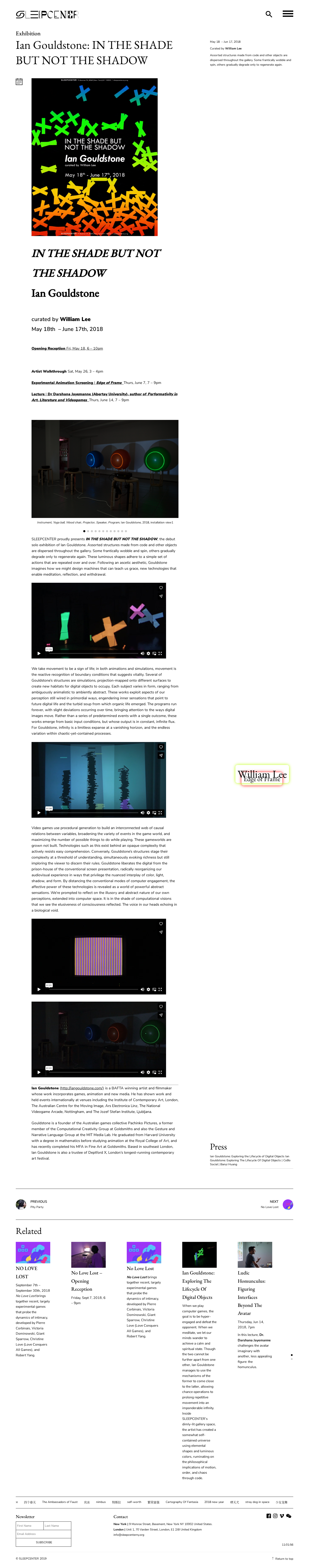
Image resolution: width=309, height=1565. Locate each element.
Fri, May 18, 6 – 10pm (67, 348)
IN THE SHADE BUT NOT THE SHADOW (250, 1052)
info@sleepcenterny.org (129, 1535)
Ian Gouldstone (257, 943)
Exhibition (28, 33)
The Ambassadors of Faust (52, 1502)
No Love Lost (140, 1268)
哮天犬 (227, 1502)
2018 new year (206, 1502)
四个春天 (22, 1502)
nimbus (93, 1502)
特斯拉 (108, 1502)
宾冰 (79, 1502)
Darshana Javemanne (255, 925)
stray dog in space (250, 1502)
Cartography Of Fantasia (174, 1502)
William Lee (262, 774)
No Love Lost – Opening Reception (86, 1280)
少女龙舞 (274, 1502)
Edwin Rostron (252, 823)
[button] (154, 478)
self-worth (127, 1502)
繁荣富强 (146, 1502)
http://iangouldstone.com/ (82, 1088)
